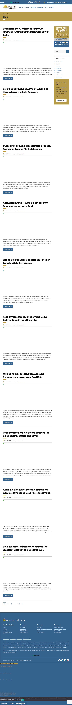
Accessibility (19, 639)
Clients (38, 630)
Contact (51, 7)
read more (7, 78)
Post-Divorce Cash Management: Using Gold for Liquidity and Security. (25, 318)
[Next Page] (22, 603)
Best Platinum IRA (23, 630)
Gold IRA (21, 7)
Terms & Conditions (27, 639)
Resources (33, 7)
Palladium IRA (59, 70)
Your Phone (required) (6, 679)
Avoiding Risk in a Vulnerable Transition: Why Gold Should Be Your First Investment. (26, 491)
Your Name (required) (6, 666)
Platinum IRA (58, 68)
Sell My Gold (40, 7)
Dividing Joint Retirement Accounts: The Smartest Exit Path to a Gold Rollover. (25, 548)
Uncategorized (21, 40)
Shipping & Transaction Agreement (44, 629)
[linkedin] (65, 660)
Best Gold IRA (23, 627)
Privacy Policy (13, 639)
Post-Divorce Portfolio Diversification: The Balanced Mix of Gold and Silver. (26, 434)
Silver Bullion (58, 77)
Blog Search (57, 49)
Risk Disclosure (6, 639)
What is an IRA (57, 630)
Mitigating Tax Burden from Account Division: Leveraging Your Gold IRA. (23, 375)
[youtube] (68, 660)
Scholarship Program (7, 632)
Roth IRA (57, 72)
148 (19, 604)
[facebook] (59, 660)
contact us (62, 100)
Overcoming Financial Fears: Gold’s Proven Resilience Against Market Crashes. (27, 147)
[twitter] (62, 660)
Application (39, 627)
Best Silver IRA (23, 629)
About (46, 7)
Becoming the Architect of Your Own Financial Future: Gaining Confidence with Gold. (26, 32)
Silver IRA (58, 66)
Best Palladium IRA (24, 632)
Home (4, 13)
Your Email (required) (5, 673)
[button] (9, 663)
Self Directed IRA (59, 75)
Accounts (26, 7)
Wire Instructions (40, 632)
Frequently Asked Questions (60, 629)
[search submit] (67, 51)
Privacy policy (18, 699)
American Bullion (63, 87)
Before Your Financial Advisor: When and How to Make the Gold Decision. (25, 90)
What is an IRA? (59, 61)
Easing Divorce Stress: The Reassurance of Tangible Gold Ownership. (26, 261)
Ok (22, 699)
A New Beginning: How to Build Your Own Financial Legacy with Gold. (25, 204)
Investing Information (58, 627)
